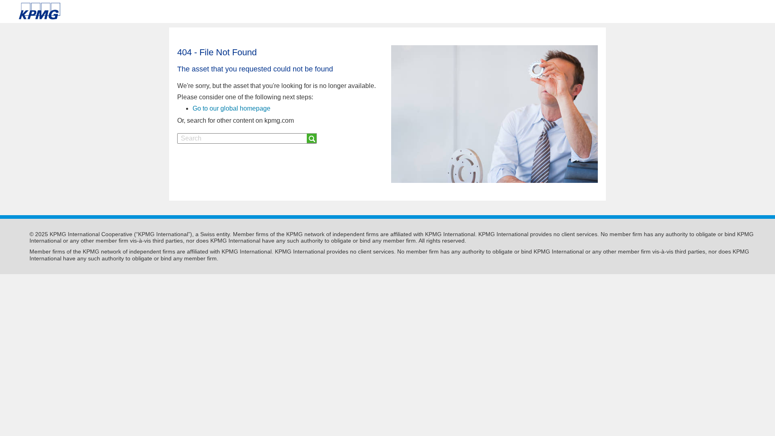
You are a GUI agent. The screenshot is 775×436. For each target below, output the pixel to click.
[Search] (312, 138)
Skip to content (109, 11)
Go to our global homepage (231, 108)
